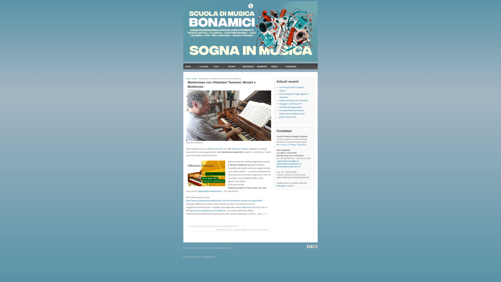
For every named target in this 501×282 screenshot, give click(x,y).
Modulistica (262, 66)
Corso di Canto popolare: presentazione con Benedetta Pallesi (213, 226)
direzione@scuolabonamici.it (289, 166)
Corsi (216, 66)
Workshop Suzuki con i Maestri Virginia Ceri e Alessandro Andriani (242, 230)
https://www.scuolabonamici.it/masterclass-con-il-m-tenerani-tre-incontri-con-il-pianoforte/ (224, 200)
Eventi (194, 79)
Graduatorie (291, 66)
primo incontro (216, 149)
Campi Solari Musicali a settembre (293, 100)
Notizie (274, 66)
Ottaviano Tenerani (239, 149)
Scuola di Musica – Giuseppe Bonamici (201, 257)
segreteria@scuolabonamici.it (210, 191)
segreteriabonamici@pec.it (288, 161)
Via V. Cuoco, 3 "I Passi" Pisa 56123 (291, 144)
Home (188, 66)
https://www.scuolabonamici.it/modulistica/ (207, 210)
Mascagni (281, 185)
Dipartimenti (248, 66)
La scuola (203, 66)
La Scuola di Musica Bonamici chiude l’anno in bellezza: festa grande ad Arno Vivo (292, 113)
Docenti (231, 66)
